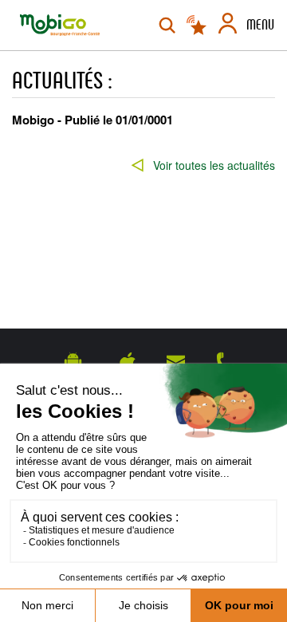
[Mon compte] (228, 25)
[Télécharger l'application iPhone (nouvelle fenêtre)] (128, 361)
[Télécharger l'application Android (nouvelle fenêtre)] (73, 361)
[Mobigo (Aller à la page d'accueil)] (60, 25)
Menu (260, 24)
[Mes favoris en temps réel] (198, 25)
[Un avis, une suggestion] (175, 361)
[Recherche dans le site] (167, 25)
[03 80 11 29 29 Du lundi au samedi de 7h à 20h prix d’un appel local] (224, 361)
